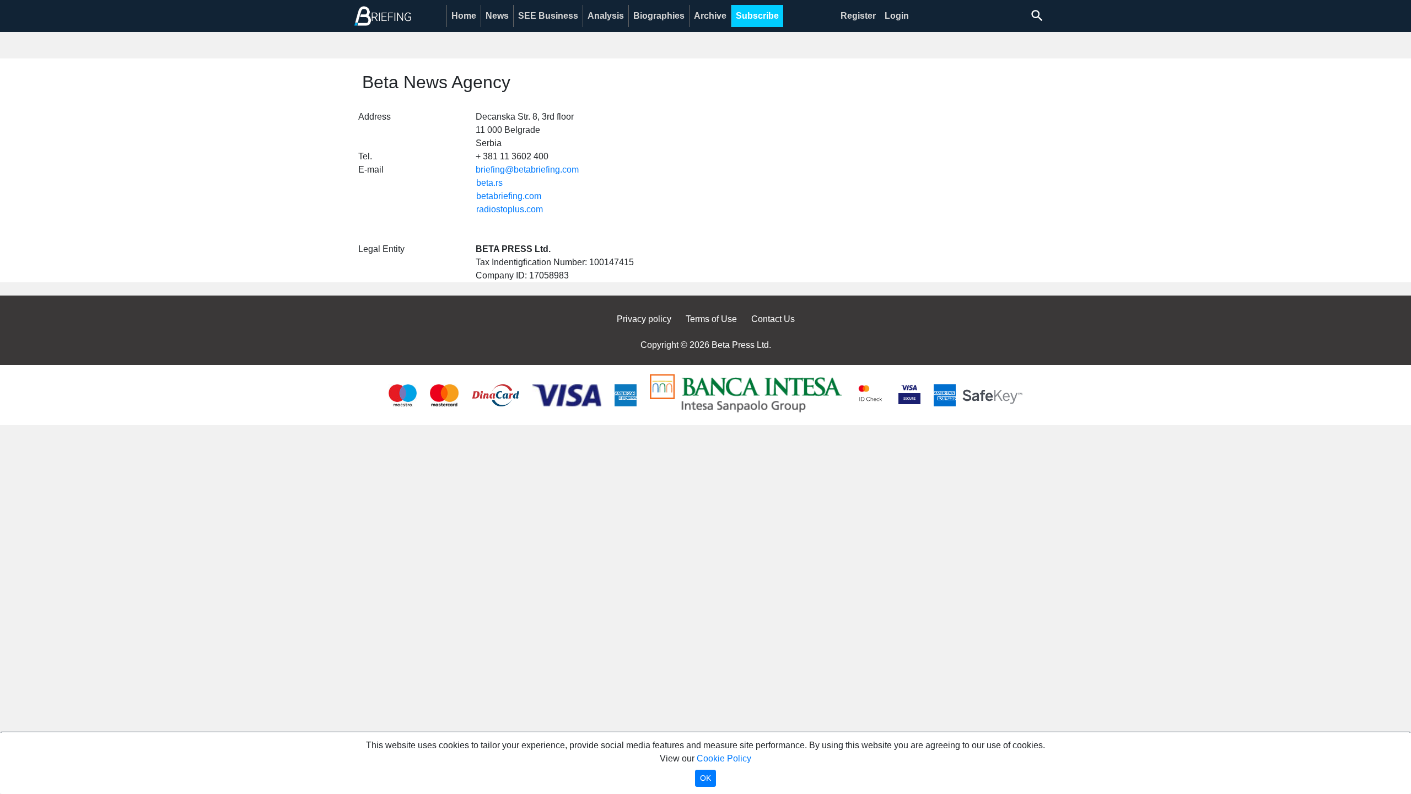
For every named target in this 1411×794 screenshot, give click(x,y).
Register (858, 15)
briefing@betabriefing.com (527, 169)
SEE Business (548, 15)
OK (705, 778)
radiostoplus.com (509, 209)
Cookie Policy (724, 758)
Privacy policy (644, 319)
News (497, 15)
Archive (710, 15)
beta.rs (489, 182)
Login (897, 15)
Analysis (606, 15)
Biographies (659, 15)
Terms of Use (711, 319)
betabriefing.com (508, 196)
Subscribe (757, 15)
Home (463, 15)
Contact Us (773, 319)
